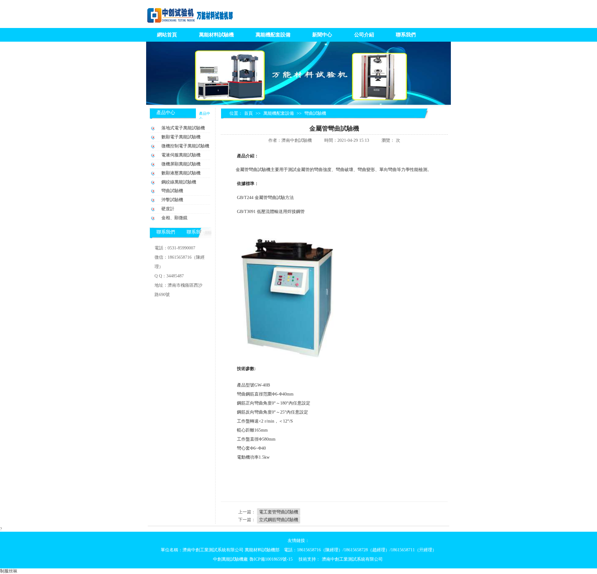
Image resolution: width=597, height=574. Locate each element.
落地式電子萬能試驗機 (183, 128)
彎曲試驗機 (315, 113)
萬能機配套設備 (273, 34)
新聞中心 (322, 34)
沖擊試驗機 (172, 199)
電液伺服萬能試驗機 (181, 155)
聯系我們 (406, 34)
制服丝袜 (8, 571)
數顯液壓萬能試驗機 (181, 173)
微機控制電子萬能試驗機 (185, 146)
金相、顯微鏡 (174, 217)
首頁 (248, 113)
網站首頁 (167, 34)
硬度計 (167, 208)
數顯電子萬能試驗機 (181, 137)
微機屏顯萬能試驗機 (181, 164)
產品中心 (165, 112)
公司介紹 (364, 34)
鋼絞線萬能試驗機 (178, 182)
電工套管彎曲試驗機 (278, 512)
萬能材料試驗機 (216, 34)
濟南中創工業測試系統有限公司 (352, 559)
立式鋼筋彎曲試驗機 (278, 519)
